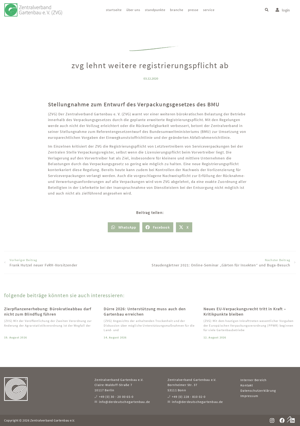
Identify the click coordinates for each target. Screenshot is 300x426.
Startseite (114, 10)
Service (208, 10)
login (286, 10)
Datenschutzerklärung (258, 390)
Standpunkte (155, 10)
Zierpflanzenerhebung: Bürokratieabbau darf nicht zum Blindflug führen (47, 311)
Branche (176, 10)
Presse (193, 10)
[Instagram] (272, 420)
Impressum (249, 396)
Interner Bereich (253, 380)
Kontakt (246, 385)
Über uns (133, 10)
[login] (277, 10)
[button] (266, 10)
